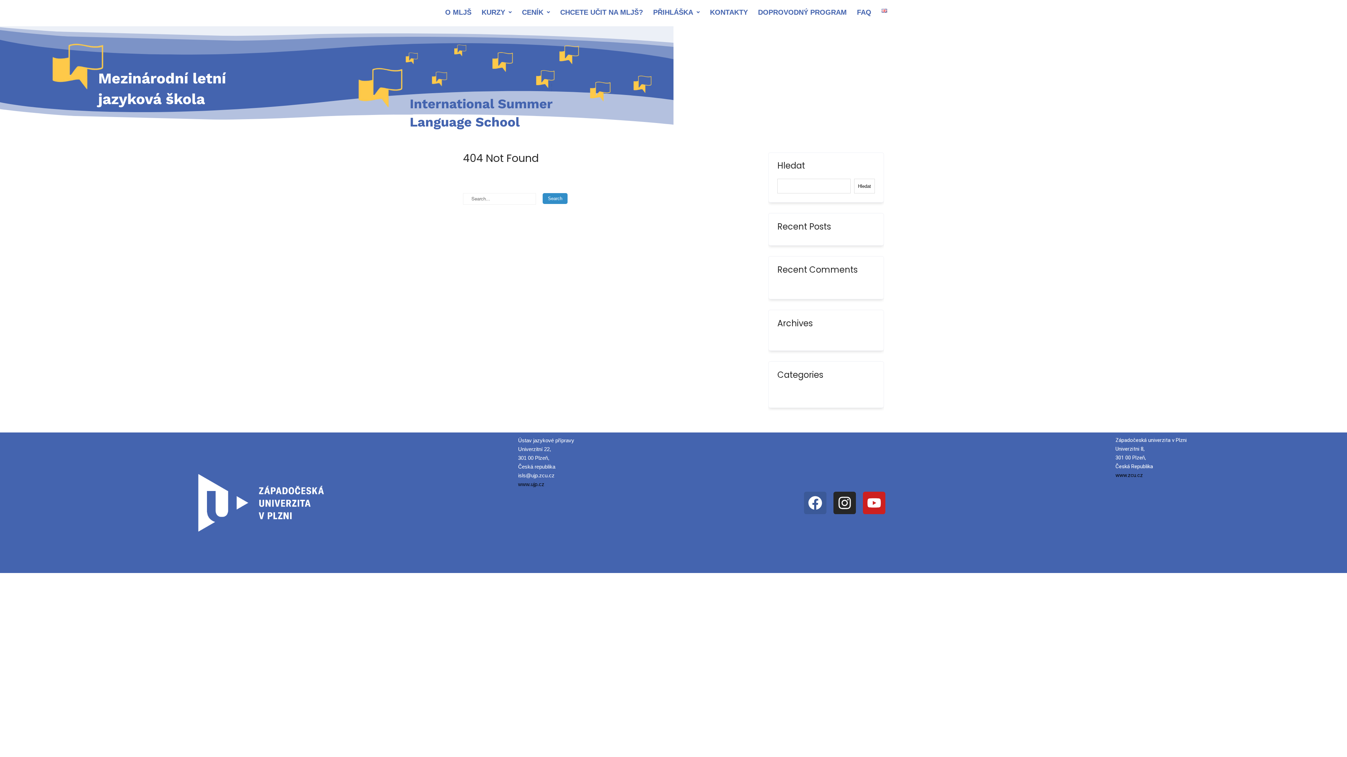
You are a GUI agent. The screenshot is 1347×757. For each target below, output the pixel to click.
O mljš (458, 12)
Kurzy (493, 12)
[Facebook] (815, 503)
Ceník (532, 12)
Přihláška (673, 12)
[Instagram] (844, 503)
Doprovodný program (802, 12)
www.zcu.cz (1129, 475)
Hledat (791, 166)
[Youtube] (874, 503)
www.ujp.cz (531, 484)
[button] (496, 12)
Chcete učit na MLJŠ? (601, 12)
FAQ (864, 12)
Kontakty (729, 12)
